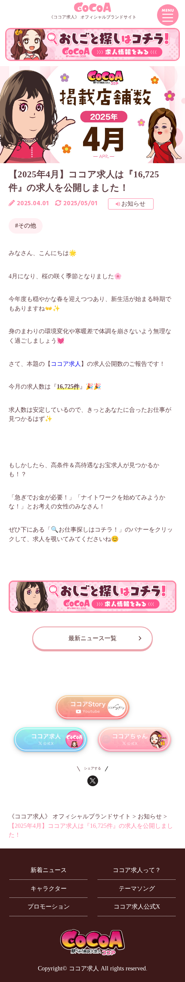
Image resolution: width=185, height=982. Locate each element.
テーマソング (137, 888)
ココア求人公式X (137, 906)
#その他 (25, 225)
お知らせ (133, 203)
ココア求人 (66, 363)
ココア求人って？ (137, 869)
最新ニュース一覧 (92, 638)
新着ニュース (49, 869)
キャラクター (49, 888)
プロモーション (49, 906)
